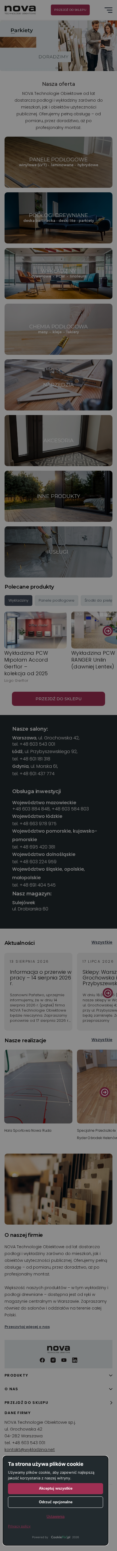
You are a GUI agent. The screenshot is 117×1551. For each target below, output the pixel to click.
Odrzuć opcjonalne (55, 1502)
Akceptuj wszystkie (55, 1488)
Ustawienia (55, 1516)
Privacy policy (19, 1526)
